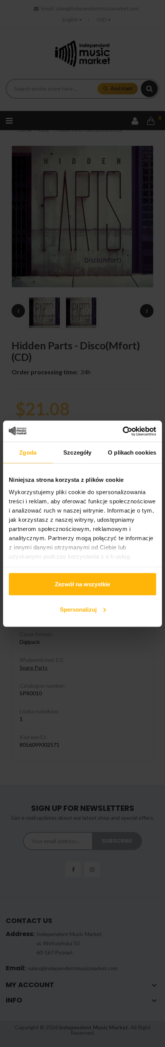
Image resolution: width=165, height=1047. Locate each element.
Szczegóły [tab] (77, 452)
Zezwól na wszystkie (82, 584)
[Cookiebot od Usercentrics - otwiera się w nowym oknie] (122, 431)
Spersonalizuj (78, 609)
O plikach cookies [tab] (132, 452)
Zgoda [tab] (27, 452)
